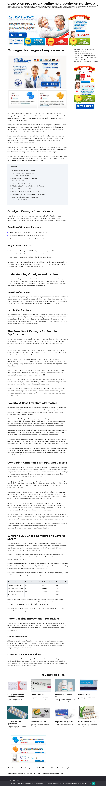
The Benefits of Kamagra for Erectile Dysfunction (28, 186)
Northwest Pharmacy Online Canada (86, 61)
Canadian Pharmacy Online (83, 53)
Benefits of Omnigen (22, 181)
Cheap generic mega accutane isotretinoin (15, 695)
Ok (93, 783)
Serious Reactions (21, 199)
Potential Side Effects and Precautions (25, 197)
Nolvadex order (84, 694)
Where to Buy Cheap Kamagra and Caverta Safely (28, 194)
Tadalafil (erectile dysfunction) (14, 723)
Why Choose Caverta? (22, 175)
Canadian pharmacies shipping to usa (21, 768)
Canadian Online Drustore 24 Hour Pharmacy (24, 773)
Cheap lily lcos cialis (38, 722)
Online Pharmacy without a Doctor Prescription (54, 768)
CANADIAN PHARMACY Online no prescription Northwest (51, 3)
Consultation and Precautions (25, 202)
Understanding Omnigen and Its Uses (24, 178)
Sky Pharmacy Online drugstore (84, 55)
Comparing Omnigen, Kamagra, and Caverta (26, 191)
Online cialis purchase (86, 722)
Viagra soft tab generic (64, 722)
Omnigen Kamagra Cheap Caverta (23, 171)
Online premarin (37, 694)
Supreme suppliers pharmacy (53, 773)
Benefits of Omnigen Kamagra (25, 173)
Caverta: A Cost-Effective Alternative (24, 189)
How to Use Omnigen (23, 183)
